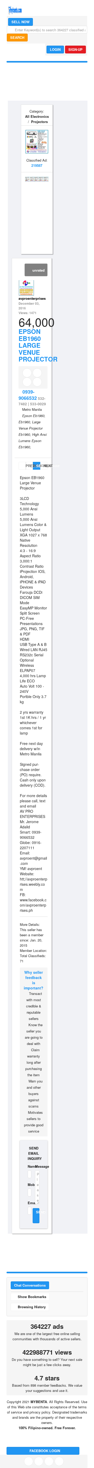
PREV (25, 465)
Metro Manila (32, 409)
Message (37, 1166)
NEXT (46, 465)
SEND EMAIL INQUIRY (34, 1153)
